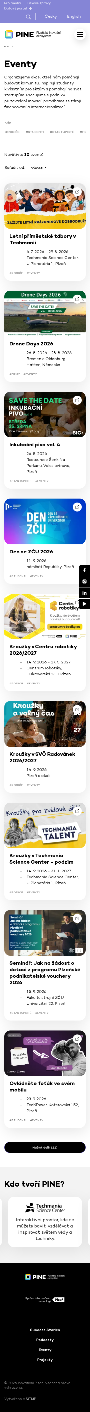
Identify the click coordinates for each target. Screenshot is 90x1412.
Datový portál (16, 8)
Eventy (45, 1350)
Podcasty (45, 1340)
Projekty (45, 1359)
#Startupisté (62, 132)
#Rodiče (12, 132)
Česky (51, 16)
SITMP (31, 1399)
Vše (8, 123)
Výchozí (37, 168)
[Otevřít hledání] (31, 16)
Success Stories (45, 1330)
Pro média (12, 3)
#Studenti (35, 132)
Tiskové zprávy (38, 3)
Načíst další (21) (45, 1147)
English (74, 16)
